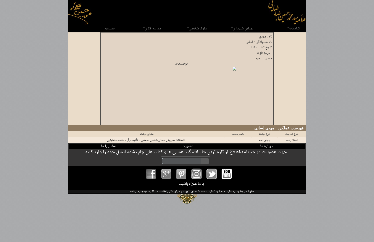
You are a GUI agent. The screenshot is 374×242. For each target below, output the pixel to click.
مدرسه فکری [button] (153, 28)
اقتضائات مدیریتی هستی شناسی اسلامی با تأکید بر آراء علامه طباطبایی (146, 140)
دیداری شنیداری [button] (243, 28)
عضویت (187, 146)
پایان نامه (264, 140)
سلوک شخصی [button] (198, 28)
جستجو (110, 28)
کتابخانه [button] (294, 28)
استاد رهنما (291, 140)
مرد (257, 58)
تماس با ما (108, 146)
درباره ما (266, 146)
